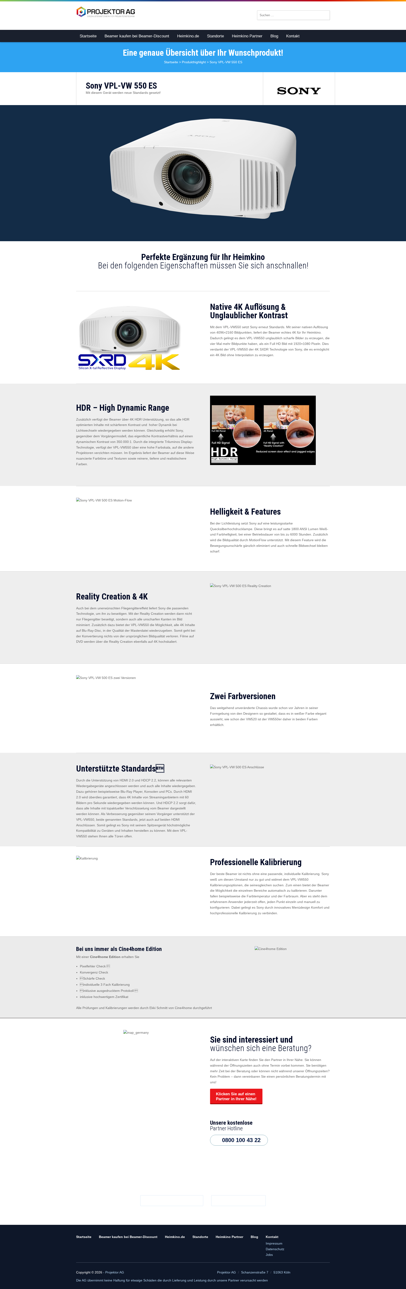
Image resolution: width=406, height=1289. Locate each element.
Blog (274, 36)
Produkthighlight (194, 62)
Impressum (274, 1243)
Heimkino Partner (247, 36)
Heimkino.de (188, 36)
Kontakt (293, 36)
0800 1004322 (240, 1200)
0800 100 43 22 (241, 1140)
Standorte (215, 36)
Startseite (88, 36)
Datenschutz (275, 1249)
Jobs (269, 1255)
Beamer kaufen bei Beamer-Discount (137, 36)
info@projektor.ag (174, 1200)
